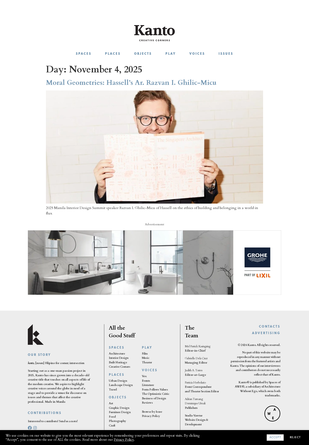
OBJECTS (118, 397)
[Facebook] (30, 428)
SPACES (116, 347)
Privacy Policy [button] (124, 439)
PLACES (116, 375)
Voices (197, 53)
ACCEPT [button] (275, 437)
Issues (226, 53)
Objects (143, 53)
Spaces (83, 53)
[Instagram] (35, 428)
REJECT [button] (295, 437)
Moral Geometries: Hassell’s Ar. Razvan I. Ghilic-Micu (131, 82)
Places (113, 53)
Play (170, 53)
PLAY (147, 347)
